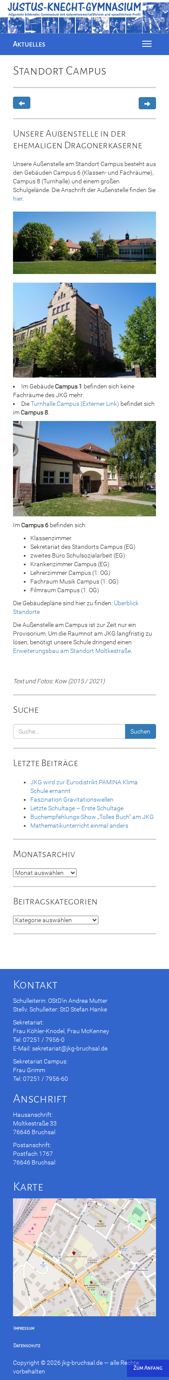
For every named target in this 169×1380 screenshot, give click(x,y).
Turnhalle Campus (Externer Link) (75, 403)
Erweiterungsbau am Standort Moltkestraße (72, 650)
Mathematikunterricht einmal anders (79, 825)
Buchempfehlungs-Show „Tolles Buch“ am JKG (92, 816)
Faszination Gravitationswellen (72, 799)
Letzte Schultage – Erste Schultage (77, 808)
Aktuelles (29, 44)
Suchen (140, 731)
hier (18, 198)
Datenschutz (26, 1345)
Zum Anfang (147, 1368)
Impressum (23, 1328)
